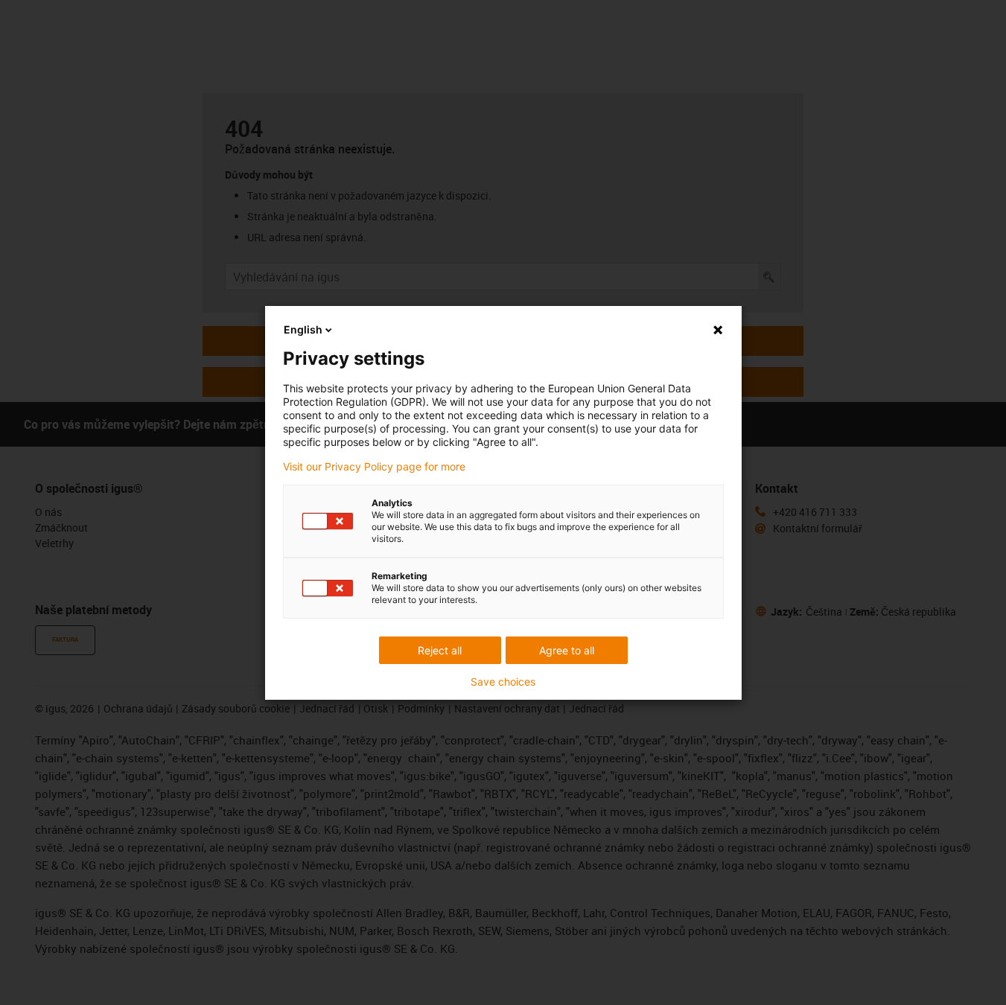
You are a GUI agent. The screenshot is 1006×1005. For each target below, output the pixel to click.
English (303, 329)
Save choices (503, 682)
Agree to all (566, 650)
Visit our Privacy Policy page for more (374, 467)
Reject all (440, 650)
